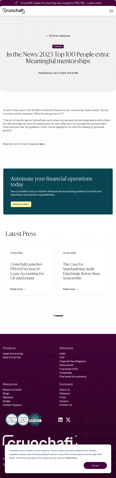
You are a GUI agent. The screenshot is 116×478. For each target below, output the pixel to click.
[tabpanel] (29, 276)
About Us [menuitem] (64, 389)
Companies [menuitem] (65, 372)
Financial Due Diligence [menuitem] (72, 361)
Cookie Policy (70, 458)
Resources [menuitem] (10, 384)
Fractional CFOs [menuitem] (68, 369)
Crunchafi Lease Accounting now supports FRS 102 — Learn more (61, 3)
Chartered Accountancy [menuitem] (73, 376)
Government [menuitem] (66, 365)
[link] (14, 10)
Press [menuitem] (62, 397)
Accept (95, 465)
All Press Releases (59, 35)
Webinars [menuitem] (8, 397)
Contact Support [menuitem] (12, 405)
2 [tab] (62, 315)
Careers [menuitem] (63, 401)
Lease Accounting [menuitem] (13, 353)
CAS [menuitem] (61, 357)
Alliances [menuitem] (64, 393)
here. (42, 144)
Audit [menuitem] (62, 353)
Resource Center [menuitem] (12, 389)
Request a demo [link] (21, 204)
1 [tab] (57, 316)
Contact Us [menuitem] (65, 405)
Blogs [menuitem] (6, 393)
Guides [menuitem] (6, 401)
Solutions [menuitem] (66, 348)
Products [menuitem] (9, 348)
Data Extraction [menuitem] (12, 357)
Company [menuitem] (66, 384)
